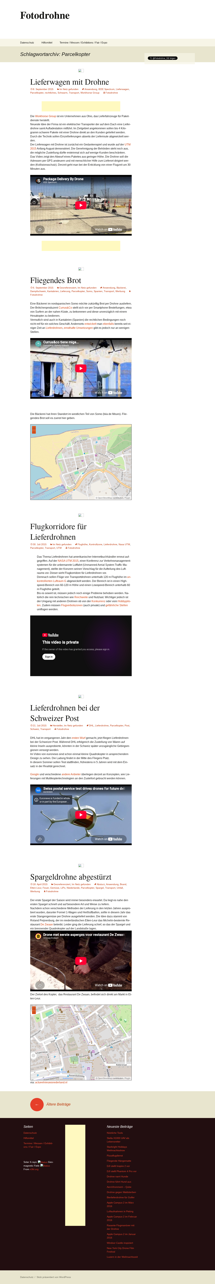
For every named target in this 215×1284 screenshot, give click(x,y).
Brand (123, 884)
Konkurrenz (98, 601)
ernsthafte (70, 327)
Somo (89, 291)
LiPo (63, 887)
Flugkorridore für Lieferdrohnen (58, 531)
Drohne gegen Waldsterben (121, 1192)
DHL (91, 725)
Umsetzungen (84, 327)
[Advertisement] (81, 106)
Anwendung (90, 89)
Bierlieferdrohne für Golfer (121, 1197)
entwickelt (90, 323)
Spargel (100, 887)
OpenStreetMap (105, 498)
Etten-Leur (35, 887)
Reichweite (81, 597)
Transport (74, 92)
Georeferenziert (67, 287)
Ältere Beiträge (53, 1104)
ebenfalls (108, 323)
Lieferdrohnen (54, 327)
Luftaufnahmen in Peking (120, 1211)
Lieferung (65, 291)
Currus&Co (65, 307)
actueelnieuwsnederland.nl (51, 1082)
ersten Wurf (78, 737)
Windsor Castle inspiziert (120, 1243)
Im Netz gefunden (68, 89)
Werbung (120, 291)
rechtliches (50, 92)
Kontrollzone (95, 544)
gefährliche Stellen (116, 605)
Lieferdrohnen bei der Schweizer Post (65, 712)
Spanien (98, 291)
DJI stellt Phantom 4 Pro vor (122, 1171)
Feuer (46, 887)
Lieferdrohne (110, 544)
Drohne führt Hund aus (119, 1181)
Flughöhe (83, 544)
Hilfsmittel (46, 42)
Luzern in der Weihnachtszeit (122, 1257)
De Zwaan (46, 924)
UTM (59, 548)
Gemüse (54, 887)
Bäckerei (121, 287)
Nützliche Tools (115, 1132)
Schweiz (34, 729)
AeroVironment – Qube (119, 1187)
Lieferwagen (122, 89)
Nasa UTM (124, 544)
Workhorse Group (89, 92)
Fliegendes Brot (55, 279)
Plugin (127, 498)
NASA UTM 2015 (68, 560)
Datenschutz (27, 42)
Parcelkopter (37, 92)
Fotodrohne (111, 92)
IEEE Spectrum (106, 89)
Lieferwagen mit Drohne (69, 81)
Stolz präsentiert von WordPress (54, 1277)
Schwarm (63, 92)
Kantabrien (53, 291)
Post (127, 725)
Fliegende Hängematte (119, 1160)
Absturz (101, 884)
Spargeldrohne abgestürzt (70, 876)
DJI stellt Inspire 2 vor (118, 1166)
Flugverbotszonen (72, 605)
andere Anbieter (71, 774)
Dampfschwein (38, 291)
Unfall (120, 887)
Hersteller (58, 725)
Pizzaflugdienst (115, 1155)
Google (34, 774)
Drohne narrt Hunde (117, 1176)
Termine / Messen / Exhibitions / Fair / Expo (83, 42)
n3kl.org (34, 1169)
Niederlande (73, 887)
